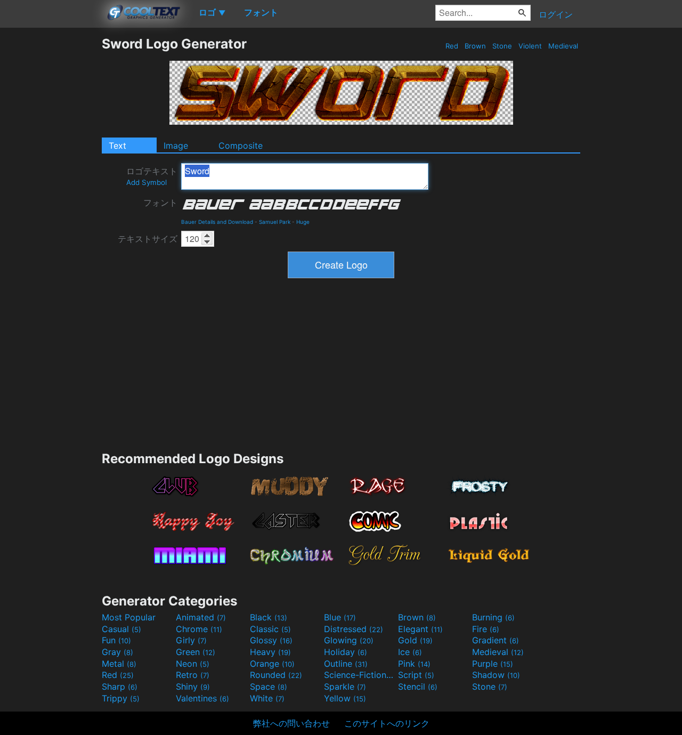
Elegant (420, 629)
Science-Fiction (359, 674)
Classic (270, 629)
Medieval (563, 46)
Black (268, 617)
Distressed (353, 629)
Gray (117, 652)
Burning (493, 617)
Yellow (345, 698)
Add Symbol (146, 182)
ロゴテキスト (151, 176)
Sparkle (345, 686)
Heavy (270, 652)
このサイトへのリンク (386, 723)
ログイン (556, 14)
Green (195, 652)
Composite (240, 145)
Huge (303, 222)
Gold (415, 640)
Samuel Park (274, 222)
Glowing (349, 640)
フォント (160, 202)
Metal (119, 663)
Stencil (417, 686)
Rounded (276, 674)
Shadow (496, 674)
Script (416, 674)
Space (268, 686)
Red (451, 46)
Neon (192, 663)
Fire (485, 629)
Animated (201, 617)
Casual (121, 629)
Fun (116, 640)
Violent (530, 46)
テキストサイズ (147, 238)
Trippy (121, 698)
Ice (410, 652)
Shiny (193, 686)
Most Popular (129, 617)
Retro (192, 674)
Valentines (202, 698)
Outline (346, 663)
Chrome (199, 629)
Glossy (271, 640)
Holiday (345, 652)
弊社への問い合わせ (291, 723)
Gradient (495, 640)
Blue (340, 617)
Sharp (119, 686)
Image (176, 145)
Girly (191, 640)
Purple (492, 663)
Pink (414, 663)
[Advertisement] (50, 196)
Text (117, 145)
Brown (475, 46)
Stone (502, 46)
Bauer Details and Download (217, 222)
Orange (272, 663)
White (267, 698)
